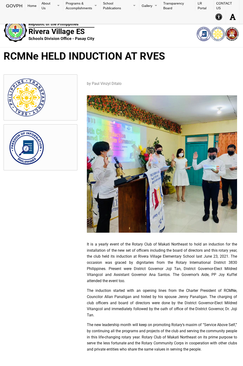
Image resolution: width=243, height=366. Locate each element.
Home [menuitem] (32, 6)
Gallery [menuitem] (147, 6)
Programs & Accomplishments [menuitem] (79, 6)
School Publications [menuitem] (112, 6)
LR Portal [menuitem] (202, 6)
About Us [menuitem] (46, 6)
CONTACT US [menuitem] (224, 6)
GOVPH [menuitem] (14, 5)
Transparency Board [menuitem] (173, 6)
